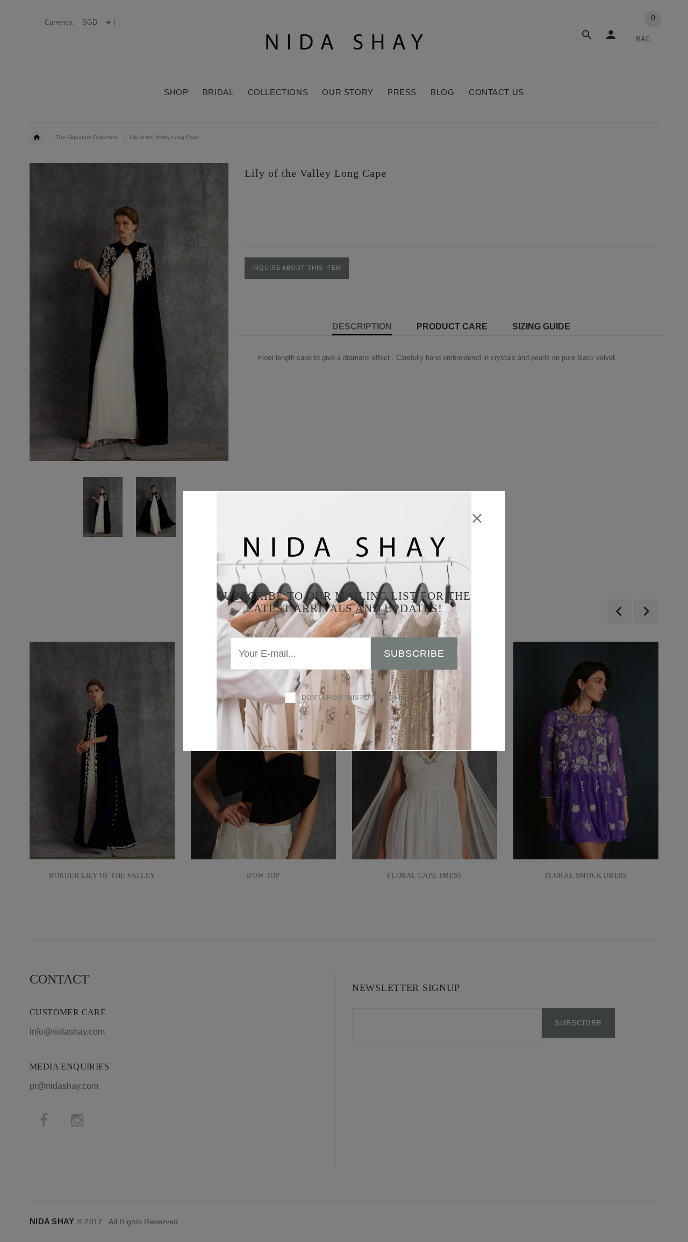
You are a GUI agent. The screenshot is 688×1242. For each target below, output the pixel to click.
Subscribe (414, 653)
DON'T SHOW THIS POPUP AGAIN (351, 697)
